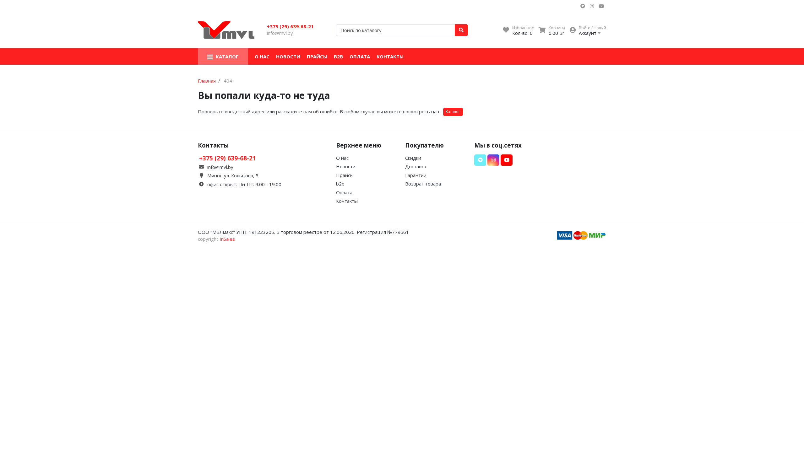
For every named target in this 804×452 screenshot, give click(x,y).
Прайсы (317, 56)
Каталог (453, 111)
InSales (227, 239)
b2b (338, 56)
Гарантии (415, 175)
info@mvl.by (280, 33)
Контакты (390, 56)
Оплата (360, 56)
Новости (288, 56)
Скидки (413, 158)
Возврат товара (423, 183)
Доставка (415, 166)
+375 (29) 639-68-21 (290, 26)
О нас (262, 56)
